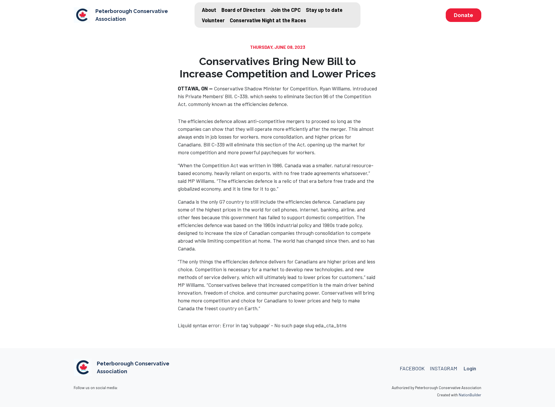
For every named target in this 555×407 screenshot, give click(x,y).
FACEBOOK (412, 368)
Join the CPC (286, 10)
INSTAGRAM (444, 368)
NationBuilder (470, 394)
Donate (463, 15)
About (209, 10)
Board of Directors (243, 10)
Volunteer (213, 20)
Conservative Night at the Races (268, 20)
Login (470, 368)
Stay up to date (324, 10)
